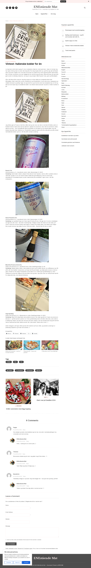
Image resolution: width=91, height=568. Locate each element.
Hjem (36, 14)
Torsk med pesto (70, 50)
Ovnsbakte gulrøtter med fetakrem (70, 142)
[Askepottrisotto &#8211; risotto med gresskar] (32, 345)
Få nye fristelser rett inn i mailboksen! (33, 1)
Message (8, 526)
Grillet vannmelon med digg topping (18, 409)
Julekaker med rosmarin (67, 145)
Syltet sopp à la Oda (71, 40)
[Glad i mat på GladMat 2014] (46, 387)
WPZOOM (60, 565)
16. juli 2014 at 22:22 (21, 441)
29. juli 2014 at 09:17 (21, 485)
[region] (17, 557)
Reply (24, 429)
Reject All (17, 562)
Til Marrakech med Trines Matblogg (49, 351)
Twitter (10, 370)
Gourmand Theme (51, 565)
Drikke (7, 61)
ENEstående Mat (45, 7)
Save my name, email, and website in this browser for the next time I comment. (24, 539)
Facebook (20, 370)
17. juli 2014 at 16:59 (21, 463)
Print (39, 370)
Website (7, 519)
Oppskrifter (44, 14)
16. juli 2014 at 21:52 (17, 429)
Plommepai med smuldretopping (74, 30)
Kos (15, 361)
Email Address (9, 512)
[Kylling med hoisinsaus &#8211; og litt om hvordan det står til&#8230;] (14, 345)
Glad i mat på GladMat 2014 (46, 400)
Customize (8, 562)
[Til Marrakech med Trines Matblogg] (50, 345)
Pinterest (30, 370)
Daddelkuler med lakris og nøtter (70, 135)
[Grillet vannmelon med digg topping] (18, 391)
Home (7, 20)
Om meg (53, 14)
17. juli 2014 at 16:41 (17, 454)
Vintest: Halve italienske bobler (74, 45)
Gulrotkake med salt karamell (69, 139)
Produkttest (13, 61)
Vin (21, 361)
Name (7, 505)
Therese (15, 451)
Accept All (26, 562)
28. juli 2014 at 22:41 (17, 476)
